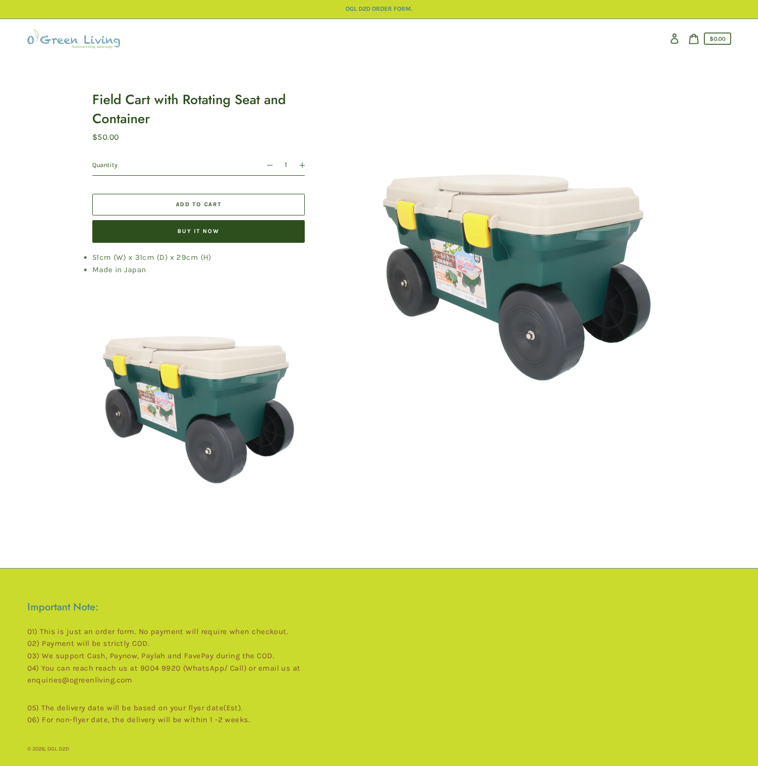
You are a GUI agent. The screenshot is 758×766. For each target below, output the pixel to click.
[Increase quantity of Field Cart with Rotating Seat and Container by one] (306, 165)
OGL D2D (58, 748)
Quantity (105, 165)
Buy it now (198, 231)
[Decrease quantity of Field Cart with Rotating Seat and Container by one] (265, 165)
